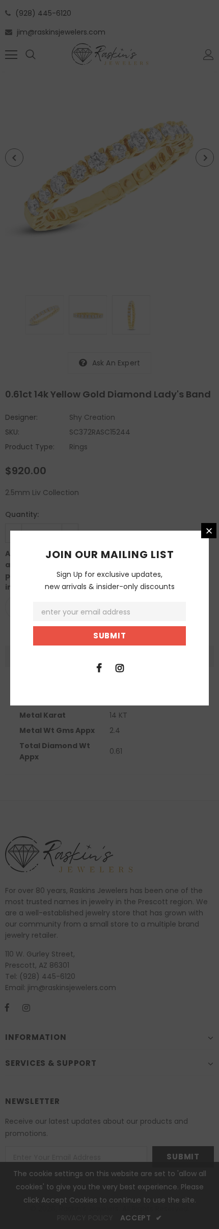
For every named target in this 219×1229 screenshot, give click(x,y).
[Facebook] (98, 667)
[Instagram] (119, 667)
